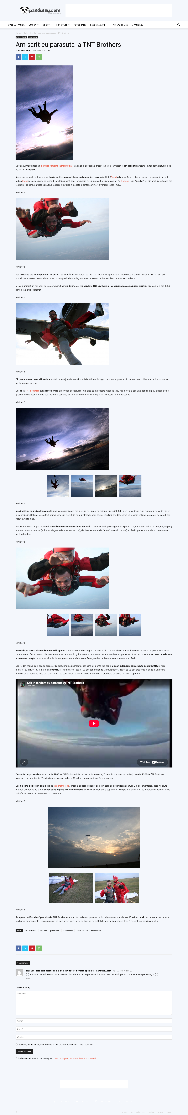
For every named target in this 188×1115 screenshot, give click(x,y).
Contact (169, 1112)
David (114, 177)
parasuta (43, 931)
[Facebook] (18, 57)
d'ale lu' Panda (30, 33)
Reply (28, 978)
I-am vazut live (119, 25)
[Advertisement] (119, 10)
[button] (178, 25)
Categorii (125, 1112)
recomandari (97, 25)
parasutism (54, 931)
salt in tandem (82, 931)
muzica (32, 25)
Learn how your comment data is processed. (75, 1058)
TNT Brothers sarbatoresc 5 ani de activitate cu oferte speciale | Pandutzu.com (68, 970)
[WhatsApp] (39, 57)
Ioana (25, 181)
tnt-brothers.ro (61, 785)
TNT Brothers (32, 390)
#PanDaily (137, 25)
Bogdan (125, 181)
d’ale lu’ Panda (16, 25)
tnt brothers (96, 931)
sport (46, 25)
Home (18, 33)
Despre (160, 1112)
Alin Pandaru (24, 50)
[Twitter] (25, 57)
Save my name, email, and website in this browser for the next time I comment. (56, 1044)
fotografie (80, 25)
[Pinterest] (32, 57)
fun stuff (61, 25)
